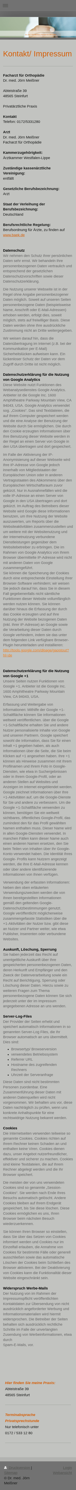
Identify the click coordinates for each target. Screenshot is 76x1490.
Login (67, 1468)
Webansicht (62, 1473)
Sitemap (10, 1473)
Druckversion (19, 1468)
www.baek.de (14, 235)
